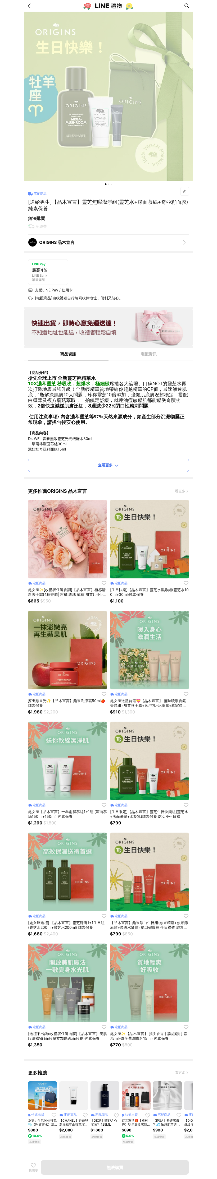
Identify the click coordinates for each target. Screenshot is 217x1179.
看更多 (180, 491)
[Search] (187, 6)
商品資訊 (68, 353)
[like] (104, 583)
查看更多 (105, 465)
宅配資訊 (149, 353)
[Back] (30, 6)
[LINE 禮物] (108, 5)
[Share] (184, 191)
